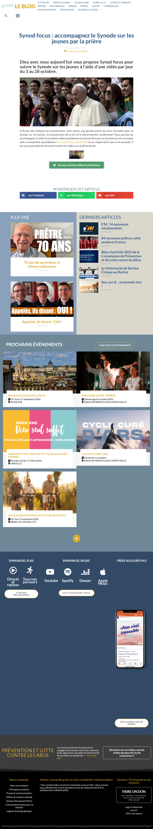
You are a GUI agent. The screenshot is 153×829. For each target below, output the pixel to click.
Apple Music (103, 582)
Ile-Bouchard (81, 2)
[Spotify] (67, 572)
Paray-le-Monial (62, 2)
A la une (72, 51)
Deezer (85, 580)
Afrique (72, 6)
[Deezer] (85, 572)
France (84, 6)
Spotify (68, 580)
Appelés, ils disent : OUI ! (42, 322)
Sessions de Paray (47, 10)
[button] (6, 15)
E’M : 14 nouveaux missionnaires (114, 226)
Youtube (51, 580)
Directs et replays (13, 582)
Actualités (43, 2)
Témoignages (67, 10)
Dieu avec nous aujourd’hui (72, 142)
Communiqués (111, 6)
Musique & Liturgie (88, 10)
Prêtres (42, 6)
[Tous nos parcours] (30, 570)
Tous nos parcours (30, 580)
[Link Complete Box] (39, 379)
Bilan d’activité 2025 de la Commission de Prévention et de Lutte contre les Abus (121, 256)
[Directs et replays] (13, 570)
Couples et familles (120, 2)
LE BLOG (25, 6)
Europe (96, 6)
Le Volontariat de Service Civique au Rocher (120, 270)
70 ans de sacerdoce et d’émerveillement (42, 264)
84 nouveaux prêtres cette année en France (121, 240)
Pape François (57, 6)
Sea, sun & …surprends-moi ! (121, 284)
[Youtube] (50, 572)
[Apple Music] (103, 572)
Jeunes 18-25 (99, 2)
